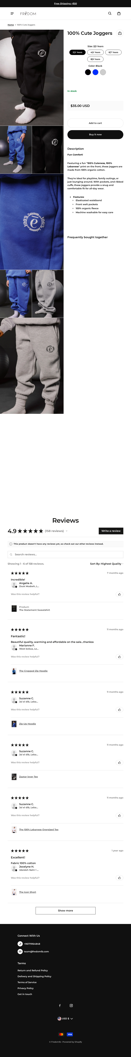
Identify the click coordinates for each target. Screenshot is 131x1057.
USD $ (65, 1018)
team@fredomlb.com (36, 951)
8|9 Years (95, 58)
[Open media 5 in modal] (16, 294)
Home (11, 25)
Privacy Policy (26, 988)
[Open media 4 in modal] (32, 222)
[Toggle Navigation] (12, 13)
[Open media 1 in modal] (32, 78)
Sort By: (95, 563)
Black (88, 72)
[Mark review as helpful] (119, 594)
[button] (109, 13)
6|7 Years (113, 52)
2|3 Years (77, 52)
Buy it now (95, 134)
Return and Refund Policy (33, 970)
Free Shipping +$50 (65, 3)
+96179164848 (32, 943)
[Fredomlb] (28, 13)
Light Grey (103, 72)
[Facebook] (59, 1005)
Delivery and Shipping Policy (34, 976)
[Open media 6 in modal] (48, 294)
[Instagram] (71, 1005)
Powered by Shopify (72, 1042)
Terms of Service (27, 982)
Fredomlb (56, 1042)
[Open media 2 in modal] (16, 150)
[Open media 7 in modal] (32, 366)
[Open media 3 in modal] (48, 150)
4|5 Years (95, 52)
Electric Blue (95, 72)
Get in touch (25, 994)
